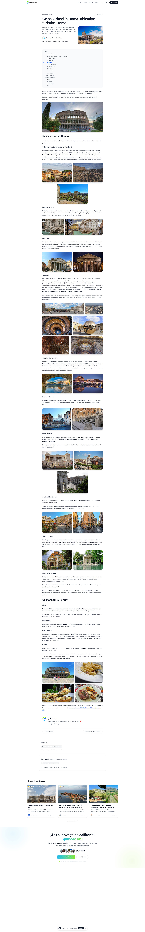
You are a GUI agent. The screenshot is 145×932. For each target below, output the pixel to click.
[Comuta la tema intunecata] (106, 2)
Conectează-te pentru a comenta (50, 763)
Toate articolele (49, 731)
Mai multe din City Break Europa (92, 731)
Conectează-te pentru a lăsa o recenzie (51, 746)
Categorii (85, 2)
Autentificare (114, 2)
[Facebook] (52, 724)
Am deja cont (82, 857)
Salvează (99, 14)
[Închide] (86, 928)
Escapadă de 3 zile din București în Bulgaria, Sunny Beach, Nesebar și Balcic (70, 807)
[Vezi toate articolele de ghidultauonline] (58, 724)
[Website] (49, 724)
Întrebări (91, 2)
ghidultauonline (50, 37)
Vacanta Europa (56, 41)
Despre (96, 2)
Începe (81, 928)
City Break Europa (46, 41)
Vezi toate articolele (71, 821)
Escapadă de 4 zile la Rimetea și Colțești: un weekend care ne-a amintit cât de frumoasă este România (103, 807)
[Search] (101, 2)
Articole (79, 2)
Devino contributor (66, 857)
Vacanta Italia (65, 41)
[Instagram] (54, 724)
